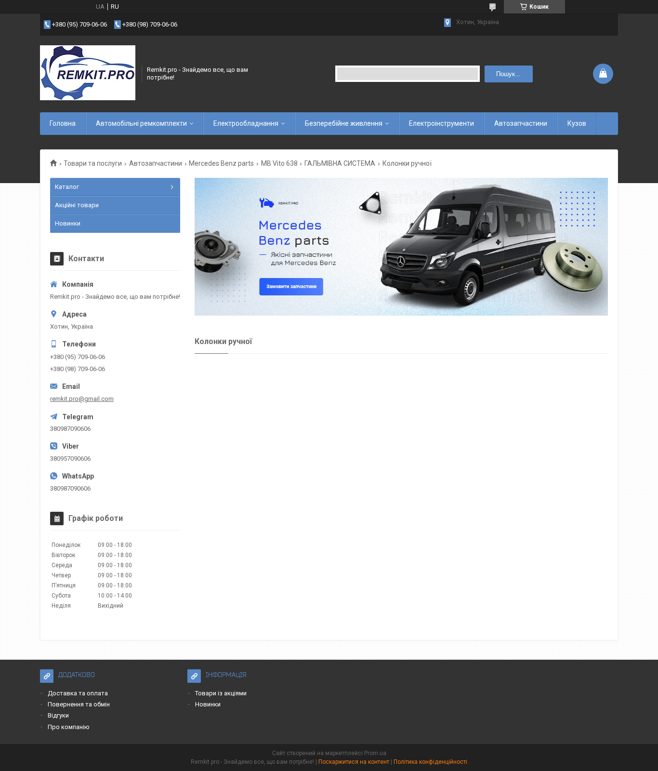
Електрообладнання (245, 123)
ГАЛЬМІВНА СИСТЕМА (339, 163)
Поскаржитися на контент (353, 761)
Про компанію (69, 727)
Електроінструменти (441, 123)
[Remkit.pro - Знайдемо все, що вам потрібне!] (87, 73)
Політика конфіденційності (430, 761)
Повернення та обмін (79, 704)
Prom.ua (375, 753)
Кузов (576, 123)
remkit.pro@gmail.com (82, 398)
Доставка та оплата (78, 693)
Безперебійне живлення (343, 123)
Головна (63, 123)
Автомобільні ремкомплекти (141, 123)
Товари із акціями (221, 693)
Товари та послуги (93, 163)
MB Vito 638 (279, 163)
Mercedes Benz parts (221, 163)
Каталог (67, 186)
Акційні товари (77, 205)
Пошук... (508, 74)
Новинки (67, 223)
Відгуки (58, 715)
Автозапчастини (520, 123)
